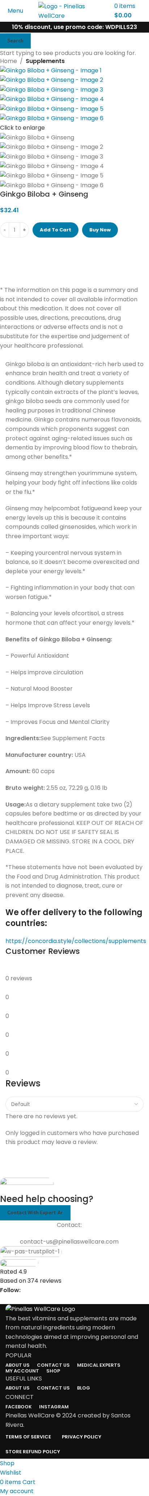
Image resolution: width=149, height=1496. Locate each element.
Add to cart (55, 229)
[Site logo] (74, 10)
